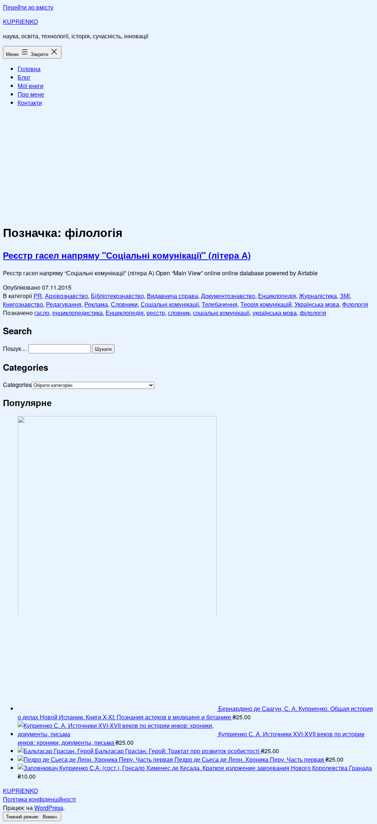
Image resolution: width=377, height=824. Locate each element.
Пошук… (15, 348)
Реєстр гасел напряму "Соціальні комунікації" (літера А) (127, 255)
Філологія (355, 304)
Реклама (96, 304)
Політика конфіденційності (39, 799)
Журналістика (318, 295)
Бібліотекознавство (117, 295)
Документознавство (228, 295)
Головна (29, 68)
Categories (17, 384)
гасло (41, 312)
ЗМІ (345, 295)
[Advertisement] (188, 164)
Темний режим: (23, 816)
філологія (313, 312)
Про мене (31, 94)
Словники (124, 304)
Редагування (63, 304)
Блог (24, 77)
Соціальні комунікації (170, 304)
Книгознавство (23, 304)
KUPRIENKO (20, 21)
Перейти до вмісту (28, 7)
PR (38, 295)
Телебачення (219, 304)
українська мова (275, 312)
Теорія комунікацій (266, 304)
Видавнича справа (172, 295)
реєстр (156, 312)
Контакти (30, 102)
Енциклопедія (277, 295)
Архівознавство (66, 295)
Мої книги (30, 85)
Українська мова (317, 304)
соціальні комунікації (221, 312)
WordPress (48, 807)
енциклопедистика (77, 312)
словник (179, 312)
